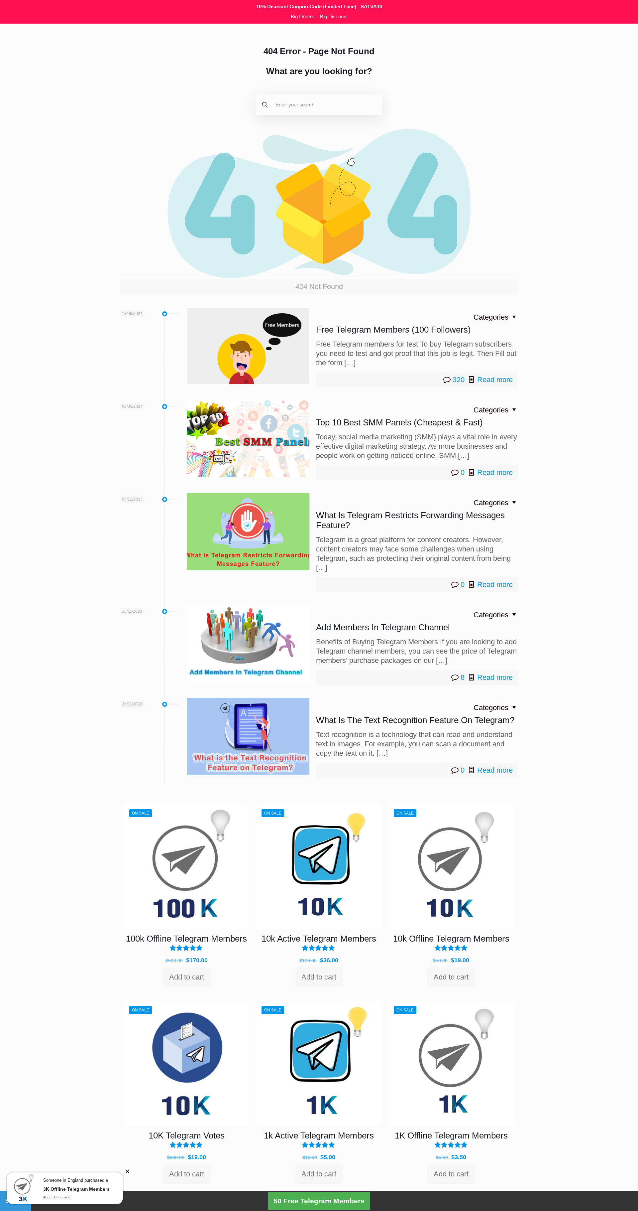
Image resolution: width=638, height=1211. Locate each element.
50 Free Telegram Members (319, 1201)
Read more (495, 380)
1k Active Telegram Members (319, 1135)
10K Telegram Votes (187, 1135)
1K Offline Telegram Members (451, 1135)
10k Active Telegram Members (319, 939)
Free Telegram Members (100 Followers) (393, 330)
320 (459, 380)
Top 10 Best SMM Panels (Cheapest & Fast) (399, 422)
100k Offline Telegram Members (186, 939)
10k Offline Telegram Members (451, 939)
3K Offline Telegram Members (76, 1189)
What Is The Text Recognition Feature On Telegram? (415, 720)
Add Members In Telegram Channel (383, 627)
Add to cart (186, 977)
